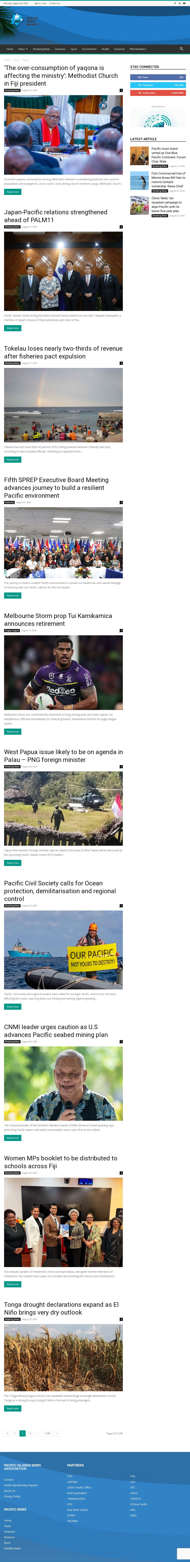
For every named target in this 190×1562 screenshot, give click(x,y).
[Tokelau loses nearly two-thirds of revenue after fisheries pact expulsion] (63, 405)
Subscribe (177, 92)
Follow (179, 85)
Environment (89, 49)
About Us (9, 1491)
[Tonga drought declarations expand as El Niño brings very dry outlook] (63, 1357)
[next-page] (57, 1433)
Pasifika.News (12, 1548)
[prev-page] (7, 1433)
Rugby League (12, 630)
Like (181, 77)
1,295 (47, 1433)
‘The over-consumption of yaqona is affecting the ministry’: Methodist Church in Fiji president (61, 75)
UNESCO (135, 1498)
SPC (132, 1487)
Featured (119, 49)
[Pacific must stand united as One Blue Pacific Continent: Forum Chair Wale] (139, 156)
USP (132, 1482)
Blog (16, 60)
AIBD (133, 1515)
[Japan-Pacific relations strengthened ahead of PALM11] (63, 271)
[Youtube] (184, 3)
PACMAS (72, 1521)
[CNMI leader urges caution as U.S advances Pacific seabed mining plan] (63, 1083)
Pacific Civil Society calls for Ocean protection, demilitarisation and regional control (60, 890)
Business (60, 49)
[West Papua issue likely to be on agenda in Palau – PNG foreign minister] (63, 808)
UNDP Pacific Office (79, 1487)
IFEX (69, 1504)
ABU (133, 1510)
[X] (180, 3)
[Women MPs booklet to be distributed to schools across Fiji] (63, 1222)
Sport (74, 49)
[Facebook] (175, 3)
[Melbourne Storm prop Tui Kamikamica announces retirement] (63, 672)
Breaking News (41, 49)
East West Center (77, 1510)
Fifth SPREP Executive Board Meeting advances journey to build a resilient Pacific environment (56, 487)
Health (105, 49)
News (22, 49)
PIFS (70, 1476)
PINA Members (138, 49)
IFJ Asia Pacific (139, 1504)
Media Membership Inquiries (21, 1485)
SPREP (71, 1515)
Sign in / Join (40, 3)
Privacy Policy (12, 1496)
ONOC (134, 1493)
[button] (181, 49)
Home (10, 49)
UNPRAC (72, 1482)
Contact (9, 1479)
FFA (132, 1476)
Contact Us (54, 3)
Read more (13, 191)
